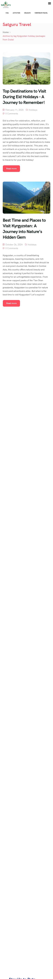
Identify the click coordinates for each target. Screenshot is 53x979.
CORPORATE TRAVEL (41, 13)
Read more (11, 168)
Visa (7, 13)
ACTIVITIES (16, 13)
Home (6, 32)
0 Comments (11, 113)
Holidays (27, 13)
